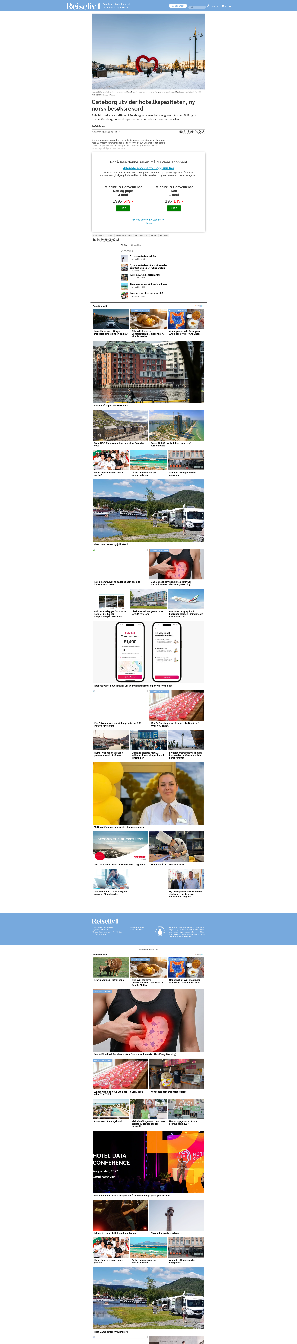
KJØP (123, 208)
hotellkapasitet (141, 235)
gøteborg (164, 235)
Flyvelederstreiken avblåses (144, 256)
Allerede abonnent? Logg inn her (148, 168)
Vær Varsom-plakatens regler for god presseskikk (186, 928)
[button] (125, 246)
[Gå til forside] (82, 6)
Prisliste (149, 223)
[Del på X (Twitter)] (184, 132)
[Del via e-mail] (192, 132)
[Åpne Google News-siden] (203, 132)
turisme (109, 235)
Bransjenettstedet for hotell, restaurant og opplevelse (117, 6)
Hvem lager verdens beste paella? (146, 293)
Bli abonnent (178, 6)
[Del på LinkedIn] (188, 132)
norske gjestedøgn (124, 235)
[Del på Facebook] (181, 132)
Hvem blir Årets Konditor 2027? (145, 275)
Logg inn (214, 6)
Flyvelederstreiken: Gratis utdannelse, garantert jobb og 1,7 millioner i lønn (149, 267)
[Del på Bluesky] (199, 132)
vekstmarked (98, 235)
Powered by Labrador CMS (148, 949)
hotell (154, 235)
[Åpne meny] (225, 6)
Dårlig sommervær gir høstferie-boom (148, 284)
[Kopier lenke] (196, 132)
